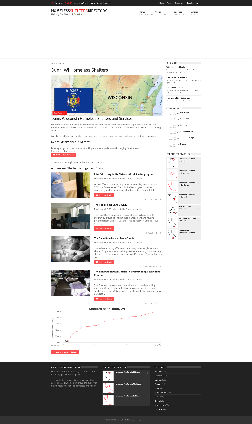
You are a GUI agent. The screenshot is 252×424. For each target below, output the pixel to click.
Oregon (183, 144)
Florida (157, 384)
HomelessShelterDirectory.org (125, 420)
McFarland (184, 112)
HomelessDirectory (79, 11)
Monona (183, 125)
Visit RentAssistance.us (64, 154)
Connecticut (159, 409)
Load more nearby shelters (66, 352)
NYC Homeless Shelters (185, 207)
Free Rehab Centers (174, 88)
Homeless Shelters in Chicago (187, 160)
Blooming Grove (186, 131)
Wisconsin (61, 63)
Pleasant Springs (187, 137)
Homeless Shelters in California (187, 183)
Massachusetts (161, 392)
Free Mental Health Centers (178, 98)
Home (161, 3)
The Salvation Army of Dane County (114, 238)
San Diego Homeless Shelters (187, 219)
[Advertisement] (126, 39)
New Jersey (159, 405)
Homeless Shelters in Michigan (187, 171)
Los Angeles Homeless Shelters (187, 231)
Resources (179, 3)
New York (158, 371)
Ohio (157, 388)
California (158, 375)
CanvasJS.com (158, 345)
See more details (105, 195)
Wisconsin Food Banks (175, 67)
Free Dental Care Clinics (176, 77)
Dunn (69, 63)
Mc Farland (184, 119)
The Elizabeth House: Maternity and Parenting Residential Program (127, 273)
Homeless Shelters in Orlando (187, 195)
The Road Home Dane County (110, 205)
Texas (157, 396)
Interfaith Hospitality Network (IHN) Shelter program (124, 174)
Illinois (157, 400)
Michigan (158, 380)
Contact (195, 12)
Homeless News (193, 3)
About (169, 3)
